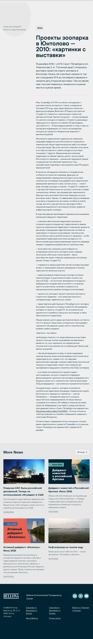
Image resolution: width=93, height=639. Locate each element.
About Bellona (32, 618)
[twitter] (80, 596)
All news (81, 452)
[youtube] (86, 596)
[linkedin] (74, 596)
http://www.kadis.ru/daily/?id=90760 (51, 411)
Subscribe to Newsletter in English (31, 610)
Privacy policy (55, 618)
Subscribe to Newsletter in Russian (54, 610)
